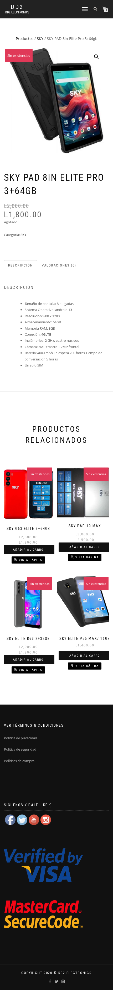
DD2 (17, 7)
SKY (40, 38)
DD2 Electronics (17, 12)
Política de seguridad (20, 749)
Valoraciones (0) (59, 265)
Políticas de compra (19, 760)
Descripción (20, 265)
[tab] (21, 265)
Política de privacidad (20, 738)
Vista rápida (30, 560)
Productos (24, 38)
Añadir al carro (28, 549)
